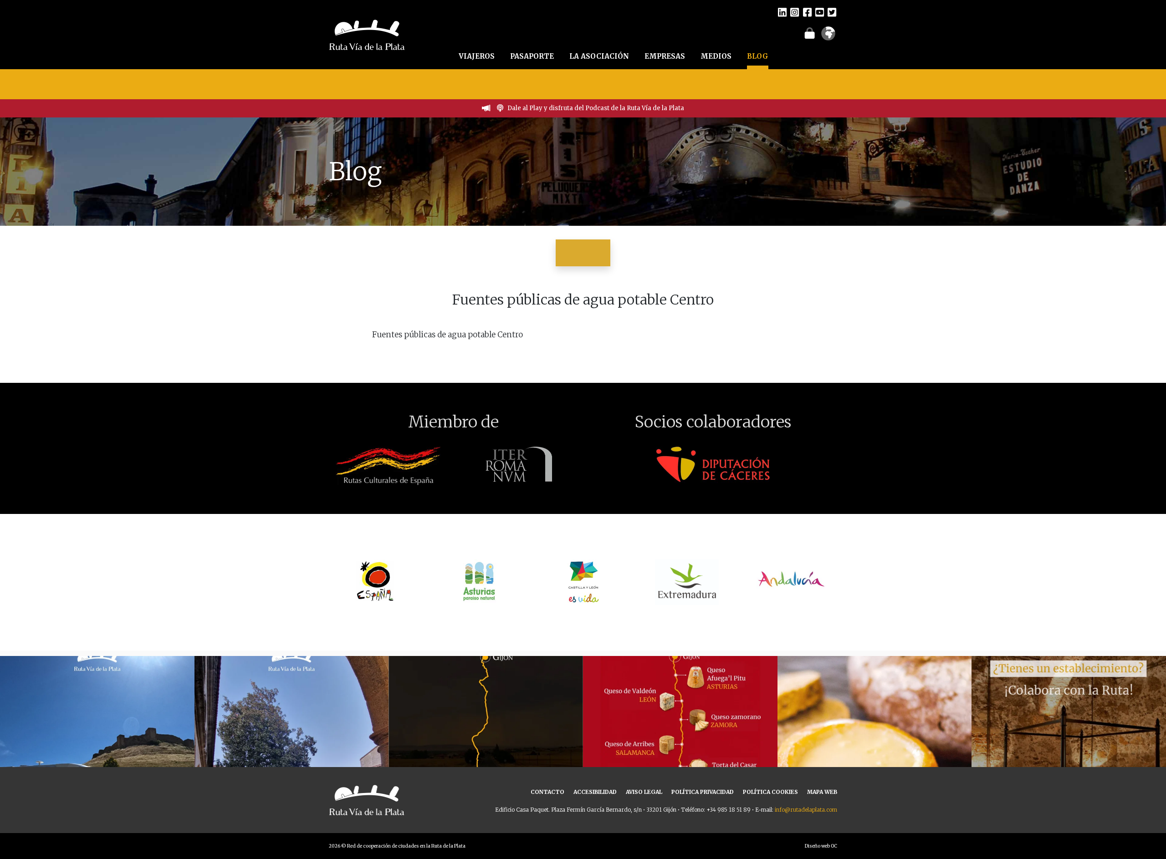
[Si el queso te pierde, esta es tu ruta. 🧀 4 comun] (680, 753)
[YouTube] (819, 11)
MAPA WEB (822, 791)
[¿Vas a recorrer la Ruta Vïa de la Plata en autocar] (97, 753)
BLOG (757, 56)
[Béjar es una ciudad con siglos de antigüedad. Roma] (291, 753)
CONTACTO (547, 791)
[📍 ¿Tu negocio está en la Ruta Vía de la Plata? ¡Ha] (1069, 753)
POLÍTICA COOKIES (770, 791)
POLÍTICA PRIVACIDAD (702, 791)
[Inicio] (367, 34)
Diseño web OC (821, 846)
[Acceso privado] (810, 33)
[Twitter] (832, 11)
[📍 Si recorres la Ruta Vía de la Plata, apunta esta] (874, 753)
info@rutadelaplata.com (806, 809)
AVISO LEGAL (644, 791)
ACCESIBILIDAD (595, 791)
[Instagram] (794, 11)
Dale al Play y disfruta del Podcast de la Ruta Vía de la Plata (595, 108)
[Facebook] (807, 11)
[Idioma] (828, 36)
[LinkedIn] (782, 11)
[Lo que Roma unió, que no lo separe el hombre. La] (486, 753)
